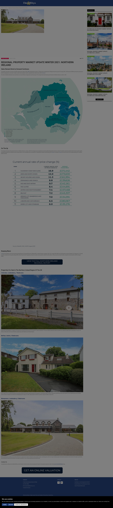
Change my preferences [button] (21, 504)
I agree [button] (4, 504)
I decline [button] (11, 504)
